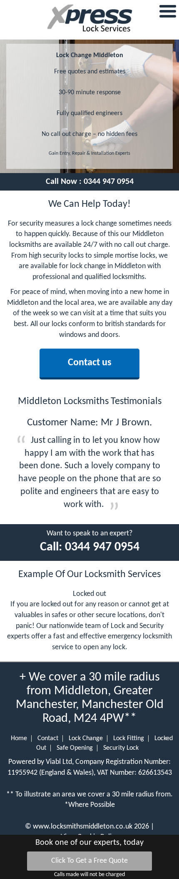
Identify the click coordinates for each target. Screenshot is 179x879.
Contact (47, 738)
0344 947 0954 (109, 182)
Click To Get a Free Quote (89, 861)
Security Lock (121, 748)
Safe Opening (75, 748)
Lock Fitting (128, 738)
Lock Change (86, 738)
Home (19, 738)
